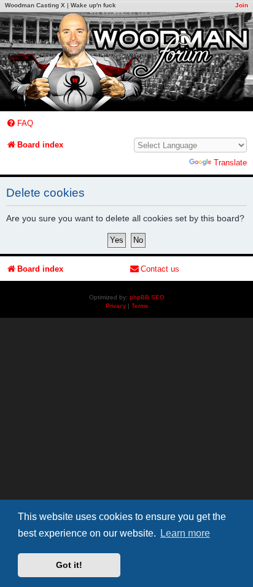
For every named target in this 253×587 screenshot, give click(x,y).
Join (241, 5)
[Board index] (126, 61)
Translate (230, 162)
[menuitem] (19, 123)
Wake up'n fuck (93, 5)
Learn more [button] (185, 533)
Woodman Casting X (35, 5)
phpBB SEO (147, 297)
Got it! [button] (69, 565)
